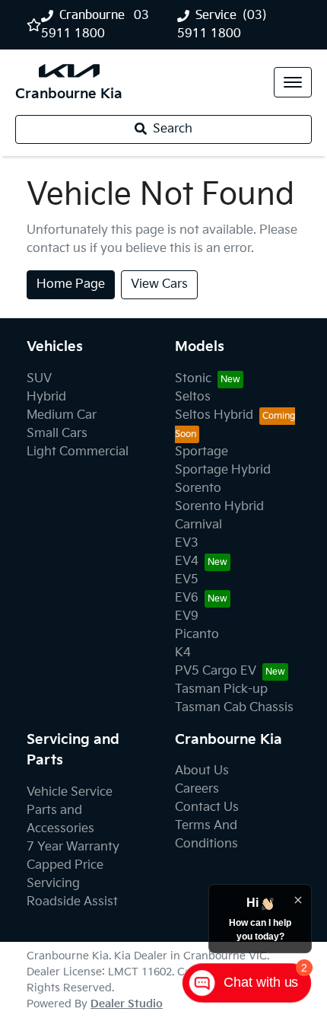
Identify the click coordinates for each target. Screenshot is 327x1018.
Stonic (193, 379)
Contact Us (207, 807)
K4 (183, 653)
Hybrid (46, 397)
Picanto (197, 634)
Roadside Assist (72, 902)
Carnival (198, 525)
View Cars (159, 284)
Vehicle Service (70, 792)
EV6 (186, 598)
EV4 (186, 561)
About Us (202, 771)
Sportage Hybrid (223, 470)
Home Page (71, 284)
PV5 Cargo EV (215, 671)
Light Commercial (78, 452)
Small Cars (57, 433)
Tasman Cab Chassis (234, 707)
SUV (39, 379)
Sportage (201, 452)
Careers (197, 789)
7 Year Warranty (73, 847)
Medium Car (62, 415)
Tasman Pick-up (221, 689)
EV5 (186, 580)
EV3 (186, 543)
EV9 (186, 616)
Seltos (193, 397)
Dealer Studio (126, 1003)
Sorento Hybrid (219, 506)
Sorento (198, 488)
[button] (293, 82)
